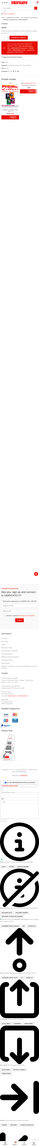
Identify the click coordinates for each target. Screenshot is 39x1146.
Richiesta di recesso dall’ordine (10, 657)
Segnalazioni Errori (6, 660)
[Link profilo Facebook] (9, 71)
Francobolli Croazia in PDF (29, 85)
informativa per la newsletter (27, 615)
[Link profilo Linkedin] (16, 71)
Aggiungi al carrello (18, 37)
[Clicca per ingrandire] (5, 11)
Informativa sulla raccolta (10, 785)
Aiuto (3, 866)
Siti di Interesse (5, 663)
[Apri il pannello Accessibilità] (36, 574)
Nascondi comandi (22, 912)
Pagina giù (31, 926)
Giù (24, 926)
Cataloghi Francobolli (13, 17)
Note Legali (4, 641)
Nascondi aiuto (7, 912)
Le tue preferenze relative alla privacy (21, 782)
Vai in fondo (6, 1069)
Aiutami (11, 866)
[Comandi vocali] (2, 821)
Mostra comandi (23, 866)
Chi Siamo (4, 638)
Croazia (6, 68)
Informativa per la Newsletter (9, 650)
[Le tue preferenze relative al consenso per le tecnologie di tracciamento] (1, 859)
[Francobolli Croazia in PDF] (29, 83)
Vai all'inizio (6, 1023)
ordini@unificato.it (23, 696)
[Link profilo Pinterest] (13, 71)
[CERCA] (35, 8)
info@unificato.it (12, 696)
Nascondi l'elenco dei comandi (12, 916)
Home (3, 17)
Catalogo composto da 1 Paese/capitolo (15, 19)
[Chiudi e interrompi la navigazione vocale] (5, 821)
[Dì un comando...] (2, 789)
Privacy (3, 644)
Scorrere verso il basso (10, 926)
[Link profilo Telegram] (18, 71)
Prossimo (13, 1125)
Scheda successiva (26, 1125)
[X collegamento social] (11, 71)
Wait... (3, 798)
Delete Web (23, 775)
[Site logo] (19, 2)
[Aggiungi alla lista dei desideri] (16, 85)
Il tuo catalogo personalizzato (29, 17)
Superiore (17, 1023)
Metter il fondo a (19, 1069)
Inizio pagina (28, 1023)
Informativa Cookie (6, 647)
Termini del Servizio (7, 654)
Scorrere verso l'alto (9, 977)
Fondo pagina (6, 1073)
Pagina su (29, 977)
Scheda (4, 1125)
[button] (10, 117)
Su (22, 977)
